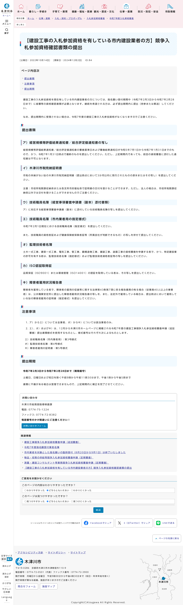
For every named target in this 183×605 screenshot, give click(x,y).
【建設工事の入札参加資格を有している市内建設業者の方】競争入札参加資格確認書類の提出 (78, 468)
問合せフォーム (27, 586)
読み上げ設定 (7, 575)
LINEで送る (169, 523)
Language (7, 598)
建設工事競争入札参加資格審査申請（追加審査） (52, 442)
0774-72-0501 (35, 572)
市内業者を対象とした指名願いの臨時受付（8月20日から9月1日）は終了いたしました (75, 452)
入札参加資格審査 (96, 18)
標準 (4, 559)
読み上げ (7, 566)
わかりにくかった (82, 490)
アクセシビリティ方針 (30, 552)
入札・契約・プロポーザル (68, 18)
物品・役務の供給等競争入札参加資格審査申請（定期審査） (59, 457)
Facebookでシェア (101, 523)
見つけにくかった (82, 501)
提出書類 (29, 78)
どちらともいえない (59, 490)
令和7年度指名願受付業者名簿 (41, 447)
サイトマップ (78, 552)
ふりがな (6, 583)
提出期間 (29, 89)
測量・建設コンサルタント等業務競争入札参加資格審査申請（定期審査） (66, 463)
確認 (98, 510)
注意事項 (29, 84)
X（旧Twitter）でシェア (137, 523)
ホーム (30, 18)
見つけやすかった (36, 501)
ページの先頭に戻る (169, 538)
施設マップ (48, 586)
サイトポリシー (57, 552)
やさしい (6, 590)
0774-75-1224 (39, 409)
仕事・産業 (44, 18)
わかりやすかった (36, 490)
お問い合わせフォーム (34, 426)
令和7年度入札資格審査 (122, 18)
